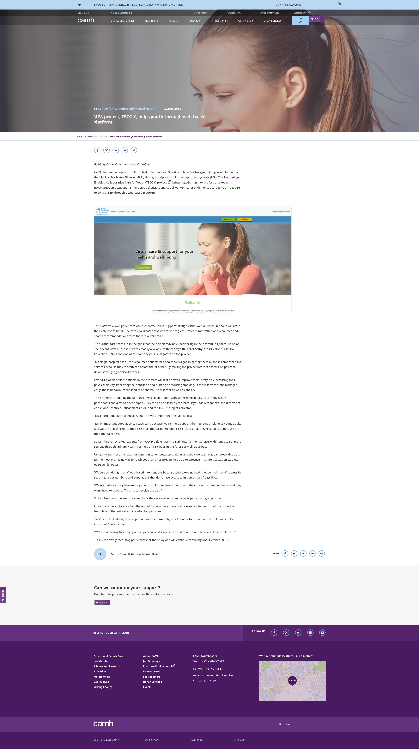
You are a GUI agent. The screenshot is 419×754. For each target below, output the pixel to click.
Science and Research (106, 666)
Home (80, 136)
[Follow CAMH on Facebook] (274, 632)
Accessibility (299, 12)
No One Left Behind (121, 12)
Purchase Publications (157, 666)
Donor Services (152, 682)
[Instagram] (310, 632)
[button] (122, 20)
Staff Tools (285, 724)
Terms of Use (151, 739)
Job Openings (151, 661)
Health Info (100, 661)
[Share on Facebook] (97, 151)
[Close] (339, 5)
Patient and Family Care (108, 656)
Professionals (101, 676)
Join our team (200, 12)
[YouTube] (322, 632)
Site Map (239, 739)
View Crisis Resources (288, 4)
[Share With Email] (125, 151)
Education (99, 671)
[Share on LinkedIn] (115, 151)
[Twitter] (286, 632)
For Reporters (151, 676)
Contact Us (83, 12)
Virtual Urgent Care (269, 12)
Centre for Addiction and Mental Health (126, 109)
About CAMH (151, 656)
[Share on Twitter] (106, 151)
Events (147, 687)
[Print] (134, 151)
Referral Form (234, 12)
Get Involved (101, 682)
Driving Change (102, 687)
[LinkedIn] (298, 632)
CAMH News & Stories (96, 136)
